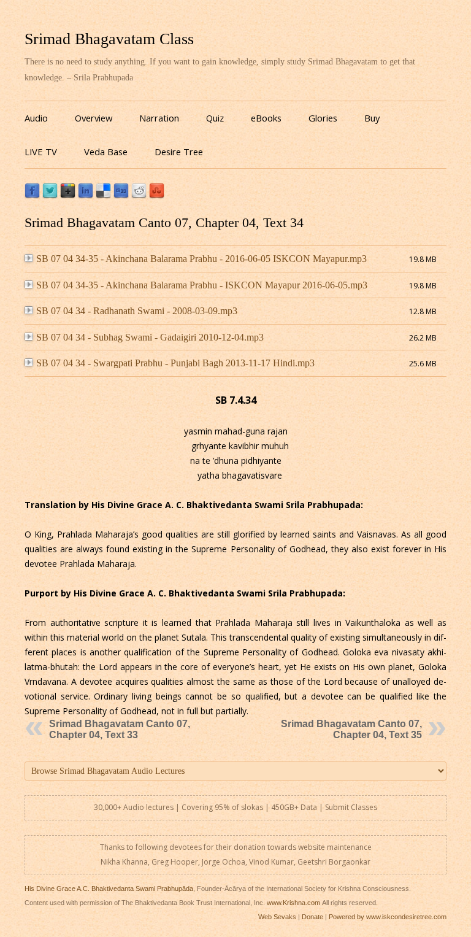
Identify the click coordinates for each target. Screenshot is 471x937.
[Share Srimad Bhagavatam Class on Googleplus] (67, 195)
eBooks (266, 118)
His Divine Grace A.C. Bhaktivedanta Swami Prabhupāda (109, 888)
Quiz (215, 118)
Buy (372, 118)
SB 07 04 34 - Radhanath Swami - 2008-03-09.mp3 (136, 311)
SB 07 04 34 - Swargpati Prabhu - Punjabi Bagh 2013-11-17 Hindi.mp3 (175, 363)
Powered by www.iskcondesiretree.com (387, 916)
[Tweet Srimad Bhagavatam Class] (50, 195)
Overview (93, 118)
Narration (159, 118)
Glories (322, 118)
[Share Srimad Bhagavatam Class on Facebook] (32, 195)
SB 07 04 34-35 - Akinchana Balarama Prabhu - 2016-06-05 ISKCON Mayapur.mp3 (201, 258)
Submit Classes (351, 807)
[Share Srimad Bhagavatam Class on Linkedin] (85, 195)
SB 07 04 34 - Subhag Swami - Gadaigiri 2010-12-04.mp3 (150, 337)
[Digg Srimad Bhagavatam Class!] (121, 195)
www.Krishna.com (293, 902)
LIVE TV (41, 151)
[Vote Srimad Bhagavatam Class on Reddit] (139, 195)
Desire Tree (179, 151)
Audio (36, 118)
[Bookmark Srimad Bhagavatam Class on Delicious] (103, 195)
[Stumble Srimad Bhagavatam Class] (156, 195)
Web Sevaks (277, 916)
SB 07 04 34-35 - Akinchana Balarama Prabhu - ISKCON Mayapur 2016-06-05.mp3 (201, 285)
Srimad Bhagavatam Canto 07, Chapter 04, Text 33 (119, 729)
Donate (312, 916)
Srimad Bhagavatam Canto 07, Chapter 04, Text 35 (351, 729)
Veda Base (106, 151)
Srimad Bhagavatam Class (109, 39)
